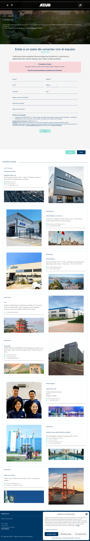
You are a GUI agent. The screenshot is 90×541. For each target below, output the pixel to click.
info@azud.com (11, 182)
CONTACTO (5, 514)
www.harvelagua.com (55, 442)
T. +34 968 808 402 (12, 185)
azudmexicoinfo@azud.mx (56, 224)
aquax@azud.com (54, 398)
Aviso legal (77, 538)
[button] (86, 514)
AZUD (4, 16)
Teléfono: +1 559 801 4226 (14, 485)
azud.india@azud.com (55, 438)
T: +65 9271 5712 (53, 400)
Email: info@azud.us (12, 483)
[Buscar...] (11, 5)
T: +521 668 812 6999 (54, 226)
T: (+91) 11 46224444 (54, 443)
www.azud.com (11, 183)
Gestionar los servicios (51, 529)
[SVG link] (45, 5)
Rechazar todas (66, 534)
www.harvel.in (52, 440)
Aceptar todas (51, 534)
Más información (7, 519)
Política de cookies (57, 538)
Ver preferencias (80, 534)
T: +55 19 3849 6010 (54, 269)
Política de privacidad (68, 538)
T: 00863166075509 (12, 312)
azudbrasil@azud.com (55, 267)
